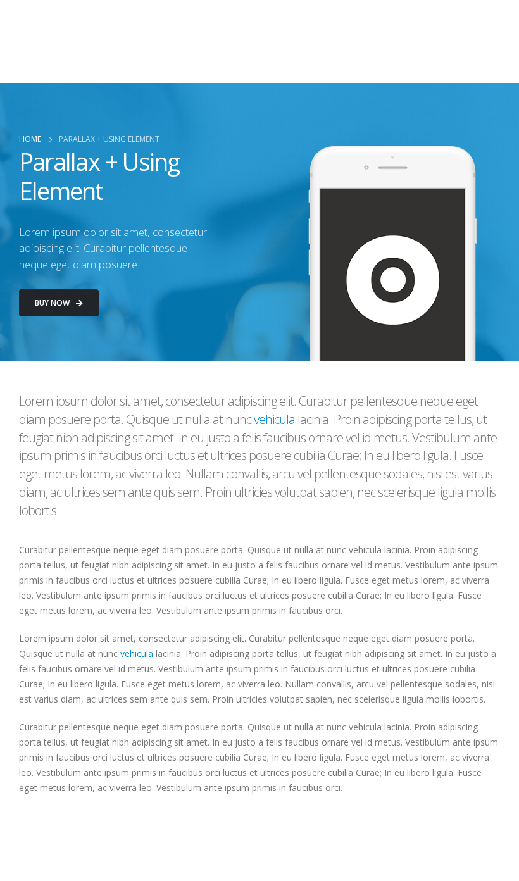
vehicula (274, 419)
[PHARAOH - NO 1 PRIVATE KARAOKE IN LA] (45, 41)
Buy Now (53, 302)
